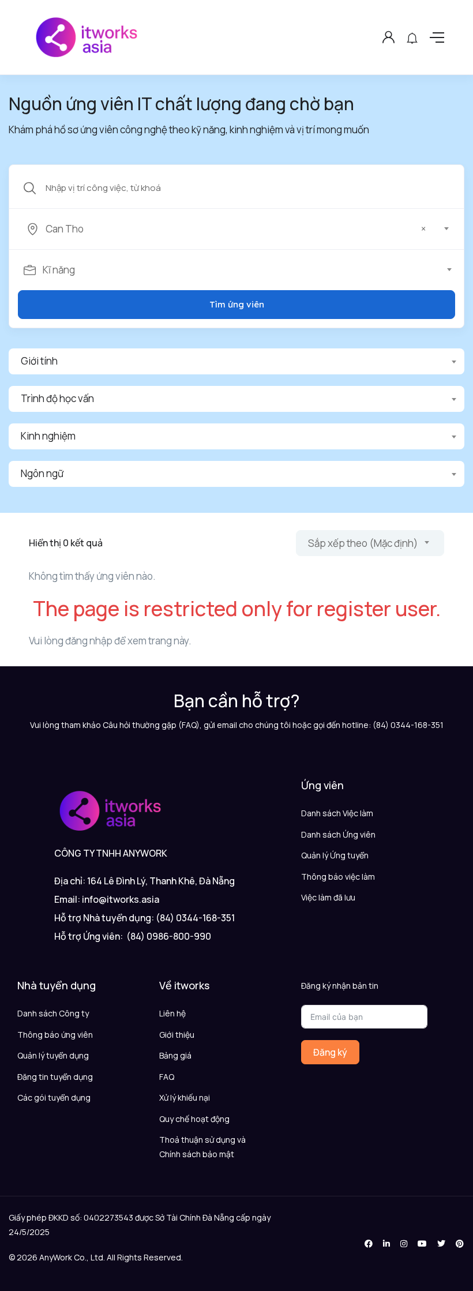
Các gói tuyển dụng (54, 1097)
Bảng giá (175, 1055)
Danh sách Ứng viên (338, 834)
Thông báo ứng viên (55, 1034)
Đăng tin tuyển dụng (55, 1076)
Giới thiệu (176, 1034)
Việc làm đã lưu (328, 897)
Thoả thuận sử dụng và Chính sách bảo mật (202, 1146)
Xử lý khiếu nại (184, 1097)
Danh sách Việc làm (337, 813)
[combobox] (242, 229)
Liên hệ (172, 1013)
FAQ (166, 1076)
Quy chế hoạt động (194, 1118)
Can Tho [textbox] (236, 228)
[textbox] (235, 270)
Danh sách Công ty (53, 1013)
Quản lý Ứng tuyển (335, 855)
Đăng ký (330, 1052)
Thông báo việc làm (338, 876)
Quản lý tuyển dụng (53, 1055)
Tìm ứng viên (236, 304)
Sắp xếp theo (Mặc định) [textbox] (363, 543)
